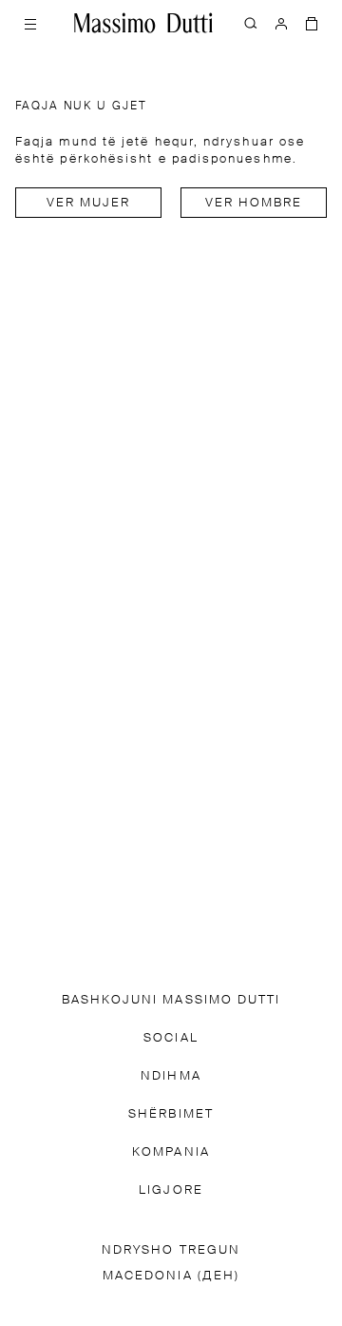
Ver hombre (254, 203)
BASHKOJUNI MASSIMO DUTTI (171, 1000)
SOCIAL (170, 1038)
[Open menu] (30, 22)
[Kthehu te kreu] (143, 22)
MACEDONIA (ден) (171, 1276)
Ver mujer (89, 203)
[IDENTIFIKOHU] (281, 22)
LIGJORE (171, 1190)
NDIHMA (170, 1076)
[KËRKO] (250, 22)
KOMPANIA (171, 1152)
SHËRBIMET (171, 1114)
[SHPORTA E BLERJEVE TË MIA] (311, 22)
